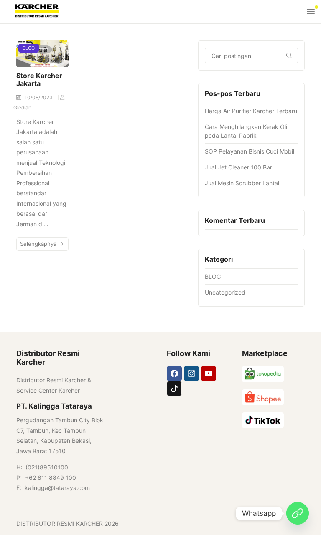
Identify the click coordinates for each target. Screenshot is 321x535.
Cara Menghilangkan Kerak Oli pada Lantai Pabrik (246, 131)
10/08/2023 (39, 97)
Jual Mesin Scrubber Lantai (242, 183)
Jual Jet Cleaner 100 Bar (238, 167)
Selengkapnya (39, 243)
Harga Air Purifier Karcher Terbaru (251, 110)
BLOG (29, 48)
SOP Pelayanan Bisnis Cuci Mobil (249, 151)
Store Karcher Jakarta (39, 79)
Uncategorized (225, 292)
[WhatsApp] (297, 513)
